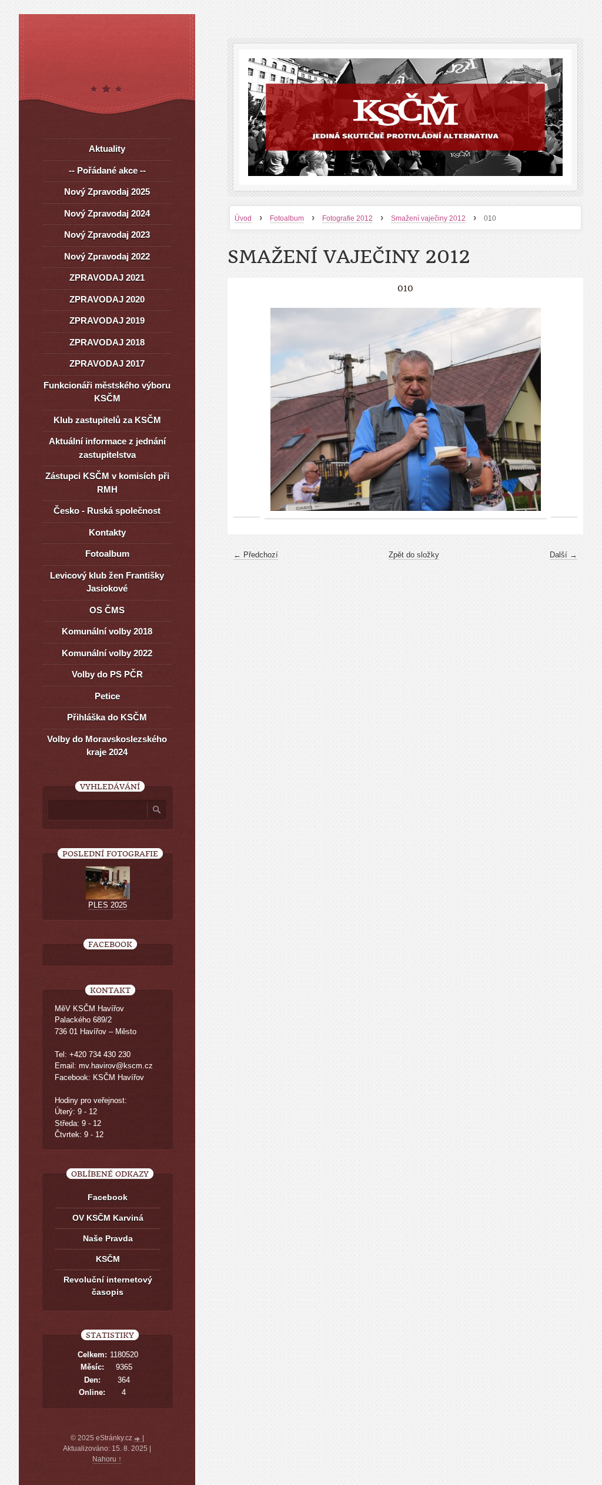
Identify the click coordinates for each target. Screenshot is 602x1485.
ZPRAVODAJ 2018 (107, 342)
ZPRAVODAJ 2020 (107, 299)
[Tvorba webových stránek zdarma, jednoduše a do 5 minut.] (138, 1439)
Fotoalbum (287, 218)
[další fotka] (564, 409)
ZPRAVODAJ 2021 (107, 278)
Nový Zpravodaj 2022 (107, 256)
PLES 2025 (107, 905)
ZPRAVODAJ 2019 (107, 320)
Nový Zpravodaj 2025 (107, 192)
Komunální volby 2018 (107, 631)
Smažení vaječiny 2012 (428, 218)
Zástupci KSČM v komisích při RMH (107, 482)
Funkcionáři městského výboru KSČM (107, 392)
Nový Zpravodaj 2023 (107, 235)
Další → (563, 554)
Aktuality (107, 149)
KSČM (108, 1259)
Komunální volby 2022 (107, 653)
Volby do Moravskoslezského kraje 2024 (107, 746)
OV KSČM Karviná (107, 1217)
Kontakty (107, 532)
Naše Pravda (108, 1238)
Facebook (108, 1197)
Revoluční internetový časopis (107, 1286)
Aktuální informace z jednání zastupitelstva (107, 448)
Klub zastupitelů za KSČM (107, 420)
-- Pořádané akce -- (107, 170)
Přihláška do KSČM (107, 717)
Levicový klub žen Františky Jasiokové (107, 582)
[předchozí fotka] (246, 409)
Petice (107, 696)
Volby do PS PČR (107, 674)
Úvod (243, 218)
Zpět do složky (414, 554)
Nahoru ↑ (107, 1459)
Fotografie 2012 (347, 218)
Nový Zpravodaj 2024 (107, 213)
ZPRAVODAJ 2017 (107, 363)
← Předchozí (255, 554)
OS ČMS (107, 610)
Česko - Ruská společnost (106, 511)
